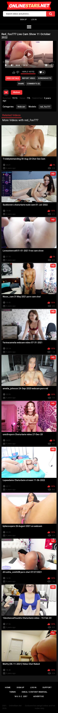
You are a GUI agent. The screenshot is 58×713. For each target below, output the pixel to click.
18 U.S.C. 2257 (20, 696)
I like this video (13, 72)
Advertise (38, 696)
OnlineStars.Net (15, 706)
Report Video (28, 78)
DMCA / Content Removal (34, 692)
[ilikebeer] (6, 92)
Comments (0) (33, 84)
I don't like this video (17, 72)
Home (7, 687)
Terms (12, 692)
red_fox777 (45, 107)
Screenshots (44, 78)
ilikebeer (16, 92)
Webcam (21, 107)
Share (21, 84)
